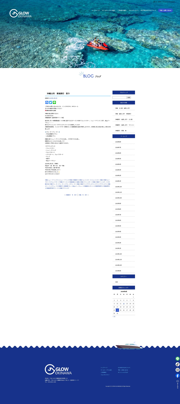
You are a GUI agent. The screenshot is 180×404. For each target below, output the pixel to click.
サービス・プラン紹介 (108, 10)
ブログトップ (124, 92)
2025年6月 (118, 220)
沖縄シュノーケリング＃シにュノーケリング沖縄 (58, 180)
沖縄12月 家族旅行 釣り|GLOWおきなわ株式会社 (164, 2)
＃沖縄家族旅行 (98, 186)
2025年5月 (118, 226)
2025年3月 (118, 237)
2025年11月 (118, 192)
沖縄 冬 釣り (84, 195)
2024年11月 (118, 259)
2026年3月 (118, 170)
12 (123, 303)
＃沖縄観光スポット (88, 186)
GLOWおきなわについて (149, 10)
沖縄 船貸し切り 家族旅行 (123, 114)
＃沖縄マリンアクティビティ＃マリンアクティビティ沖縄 (94, 184)
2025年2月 (118, 243)
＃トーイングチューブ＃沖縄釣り (54, 186)
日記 (116, 282)
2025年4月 (118, 231)
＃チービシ (65, 182)
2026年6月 (118, 153)
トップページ (95, 10)
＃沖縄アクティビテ (63, 188)
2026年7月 (118, 147)
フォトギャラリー (134, 10)
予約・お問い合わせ (165, 10)
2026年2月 (118, 175)
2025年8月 (118, 209)
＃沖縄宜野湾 (106, 186)
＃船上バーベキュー (77, 186)
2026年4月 (118, 164)
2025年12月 (118, 187)
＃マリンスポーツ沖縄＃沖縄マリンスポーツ (95, 182)
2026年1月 (118, 181)
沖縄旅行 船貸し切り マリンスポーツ (125, 125)
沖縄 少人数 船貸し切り (122, 108)
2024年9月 (118, 271)
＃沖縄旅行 (75, 180)
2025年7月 (118, 215)
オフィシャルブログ (123, 372)
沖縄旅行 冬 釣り (70, 195)
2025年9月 (118, 203)
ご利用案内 (122, 10)
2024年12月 (118, 254)
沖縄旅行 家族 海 (120, 130)
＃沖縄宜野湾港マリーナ (51, 188)
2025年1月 (118, 248)
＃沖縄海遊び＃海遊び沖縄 (75, 182)
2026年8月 (118, 142)
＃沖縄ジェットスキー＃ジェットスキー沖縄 (90, 180)
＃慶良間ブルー (67, 186)
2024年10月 (118, 265)
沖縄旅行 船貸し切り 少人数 (123, 119)
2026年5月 (118, 158)
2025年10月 (118, 198)
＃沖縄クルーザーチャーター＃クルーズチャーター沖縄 (64, 184)
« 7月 (114, 316)
